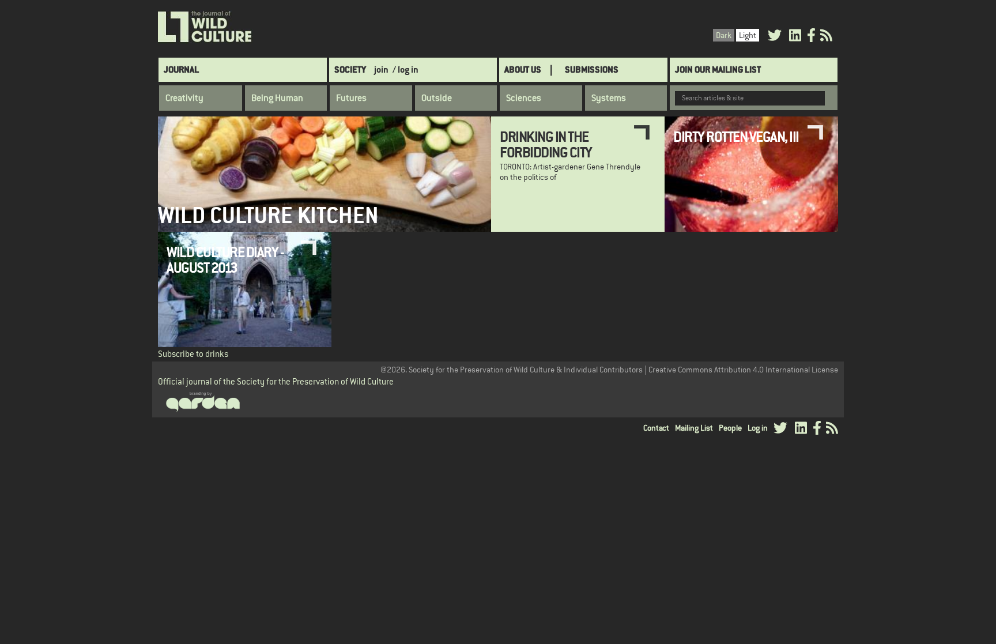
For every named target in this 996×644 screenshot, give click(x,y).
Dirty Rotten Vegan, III (736, 136)
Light (747, 35)
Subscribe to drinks (193, 353)
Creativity (184, 98)
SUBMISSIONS (591, 69)
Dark (723, 35)
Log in (758, 428)
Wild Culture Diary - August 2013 (225, 259)
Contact (656, 428)
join (381, 69)
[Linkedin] (795, 37)
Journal (181, 69)
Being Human (277, 98)
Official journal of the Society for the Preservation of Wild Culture (276, 381)
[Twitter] (774, 37)
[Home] (205, 27)
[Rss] (826, 37)
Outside (436, 98)
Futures (351, 98)
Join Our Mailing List (718, 69)
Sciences (523, 98)
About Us (522, 69)
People (730, 428)
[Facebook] (811, 37)
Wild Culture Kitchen (268, 215)
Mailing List (694, 428)
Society (350, 69)
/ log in (405, 69)
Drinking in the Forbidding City (546, 144)
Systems (608, 98)
